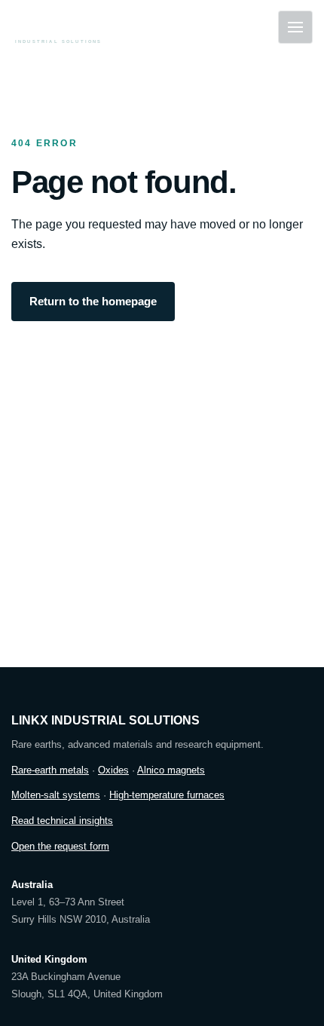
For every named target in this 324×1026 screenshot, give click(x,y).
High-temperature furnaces (167, 795)
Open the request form (60, 846)
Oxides (113, 770)
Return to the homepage (93, 302)
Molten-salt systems (55, 795)
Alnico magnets (171, 770)
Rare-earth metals (50, 770)
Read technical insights (62, 820)
